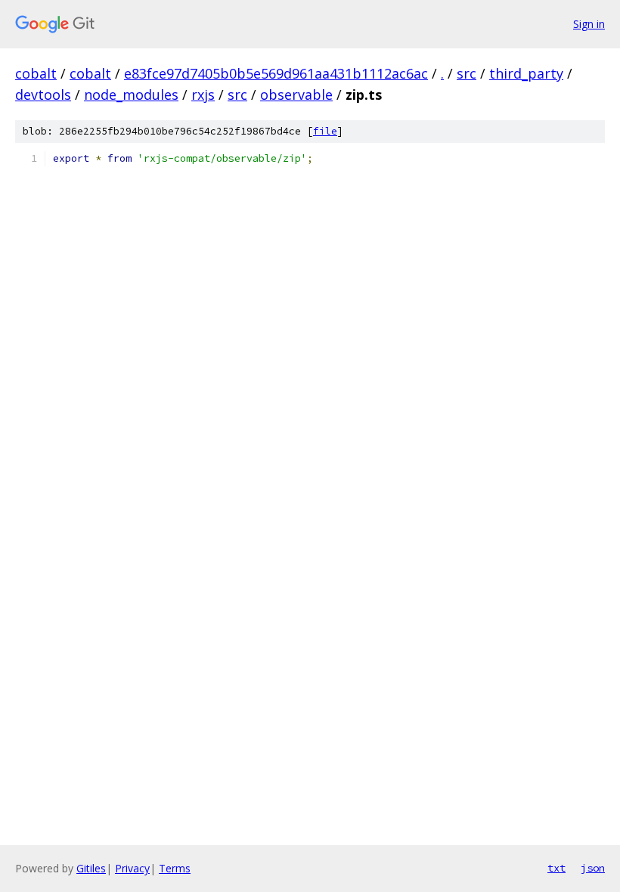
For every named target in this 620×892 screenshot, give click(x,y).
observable (296, 94)
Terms (175, 868)
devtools (43, 94)
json (593, 868)
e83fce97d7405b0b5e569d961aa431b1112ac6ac (276, 73)
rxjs (203, 94)
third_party (526, 73)
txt (556, 868)
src (466, 73)
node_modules (131, 94)
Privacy (132, 868)
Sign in (589, 24)
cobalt (36, 73)
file (325, 131)
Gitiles (91, 868)
